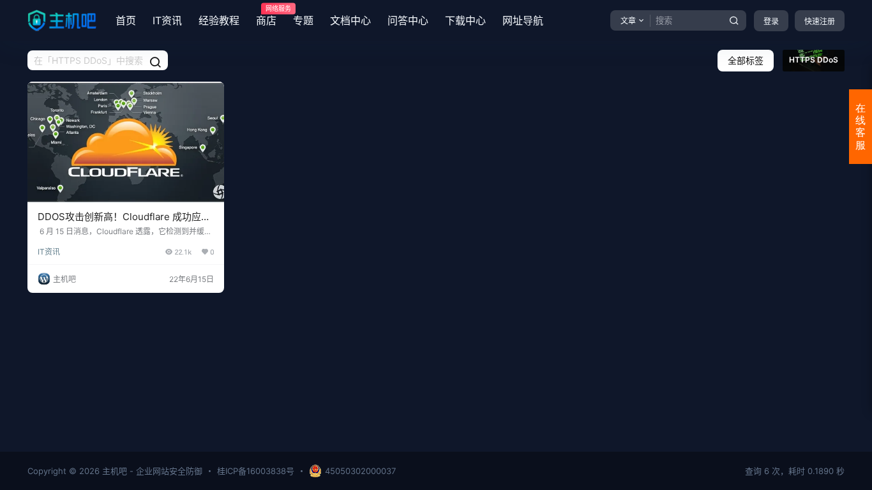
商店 (266, 15)
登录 (771, 21)
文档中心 (350, 20)
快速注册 (819, 21)
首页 (126, 20)
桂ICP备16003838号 (255, 471)
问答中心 (407, 20)
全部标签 (745, 60)
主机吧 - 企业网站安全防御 (151, 471)
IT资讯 (167, 20)
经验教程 (219, 20)
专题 (303, 20)
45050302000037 (360, 471)
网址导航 (522, 20)
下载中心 (465, 20)
